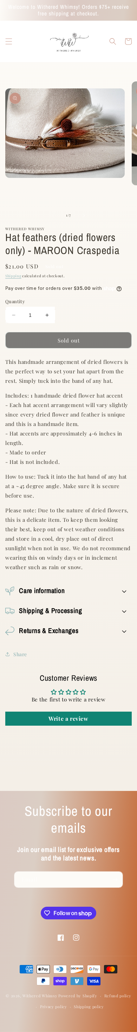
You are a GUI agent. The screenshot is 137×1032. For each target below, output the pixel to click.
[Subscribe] (115, 879)
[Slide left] (53, 215)
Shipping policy (89, 1006)
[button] (9, 41)
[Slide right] (84, 215)
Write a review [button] (68, 718)
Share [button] (20, 654)
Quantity (15, 301)
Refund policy (117, 995)
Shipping (13, 275)
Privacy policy (53, 1006)
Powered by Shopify (77, 995)
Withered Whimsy (40, 995)
